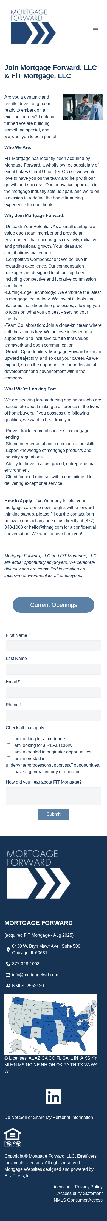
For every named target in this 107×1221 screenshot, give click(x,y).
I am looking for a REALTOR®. (42, 745)
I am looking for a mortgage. (39, 738)
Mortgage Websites (23, 1169)
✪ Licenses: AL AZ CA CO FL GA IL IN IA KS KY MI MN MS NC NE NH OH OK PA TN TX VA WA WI (50, 1065)
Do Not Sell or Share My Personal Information (48, 1117)
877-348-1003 (26, 963)
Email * (13, 681)
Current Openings (53, 604)
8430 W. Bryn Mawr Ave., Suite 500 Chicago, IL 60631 (46, 949)
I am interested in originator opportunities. (52, 752)
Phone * (13, 704)
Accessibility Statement (80, 1193)
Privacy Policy (89, 1187)
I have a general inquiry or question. (47, 771)
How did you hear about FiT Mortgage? (44, 782)
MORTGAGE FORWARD (38, 922)
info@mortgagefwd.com (35, 974)
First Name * (18, 635)
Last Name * (18, 658)
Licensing (61, 1187)
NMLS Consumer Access (78, 1200)
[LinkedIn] (53, 1096)
